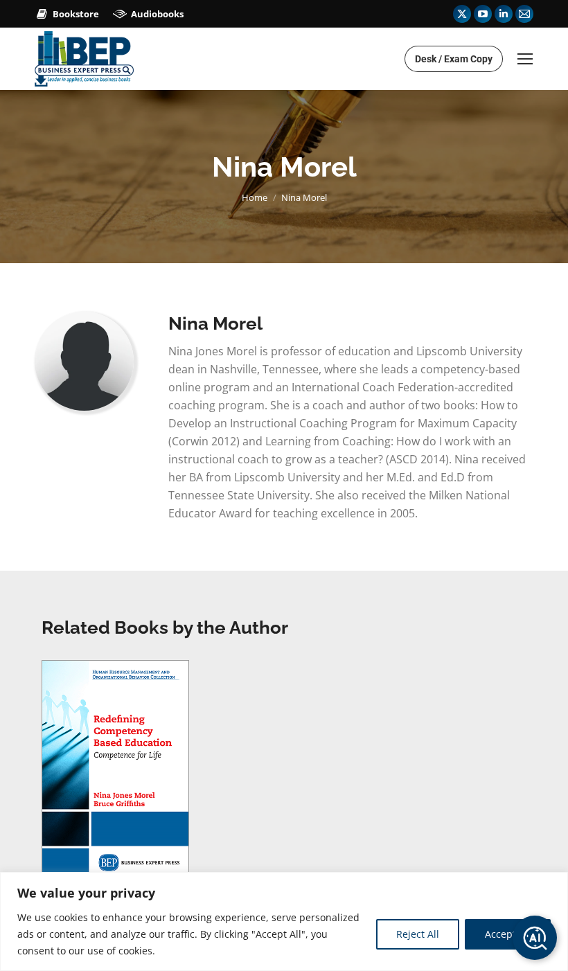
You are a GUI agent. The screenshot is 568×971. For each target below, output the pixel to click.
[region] (284, 921)
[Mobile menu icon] (525, 59)
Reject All (417, 934)
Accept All (508, 934)
